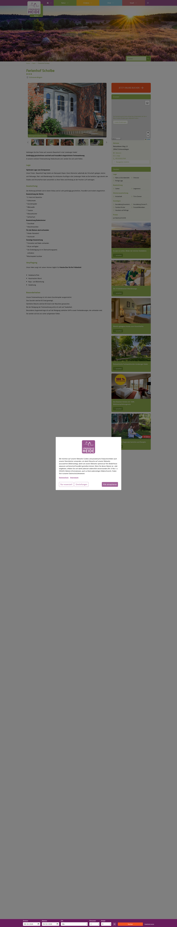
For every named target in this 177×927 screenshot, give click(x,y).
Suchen (130, 924)
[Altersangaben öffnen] (114, 924)
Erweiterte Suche (149, 924)
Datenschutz (64, 477)
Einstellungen (81, 484)
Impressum (74, 477)
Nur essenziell (66, 484)
